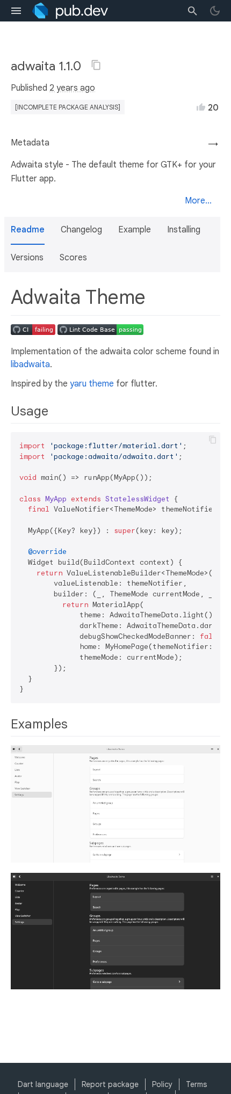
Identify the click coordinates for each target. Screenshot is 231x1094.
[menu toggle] (16, 10)
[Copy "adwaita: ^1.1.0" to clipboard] (96, 65)
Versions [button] (27, 257)
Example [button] (134, 229)
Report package (110, 1084)
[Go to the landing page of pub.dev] (70, 11)
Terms (196, 1084)
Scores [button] (73, 257)
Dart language (43, 1084)
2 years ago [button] (72, 88)
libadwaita (30, 364)
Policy (162, 1084)
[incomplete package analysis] (67, 107)
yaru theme (92, 383)
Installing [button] (183, 229)
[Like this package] (201, 106)
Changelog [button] (81, 229)
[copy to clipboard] (212, 439)
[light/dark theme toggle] (214, 10)
